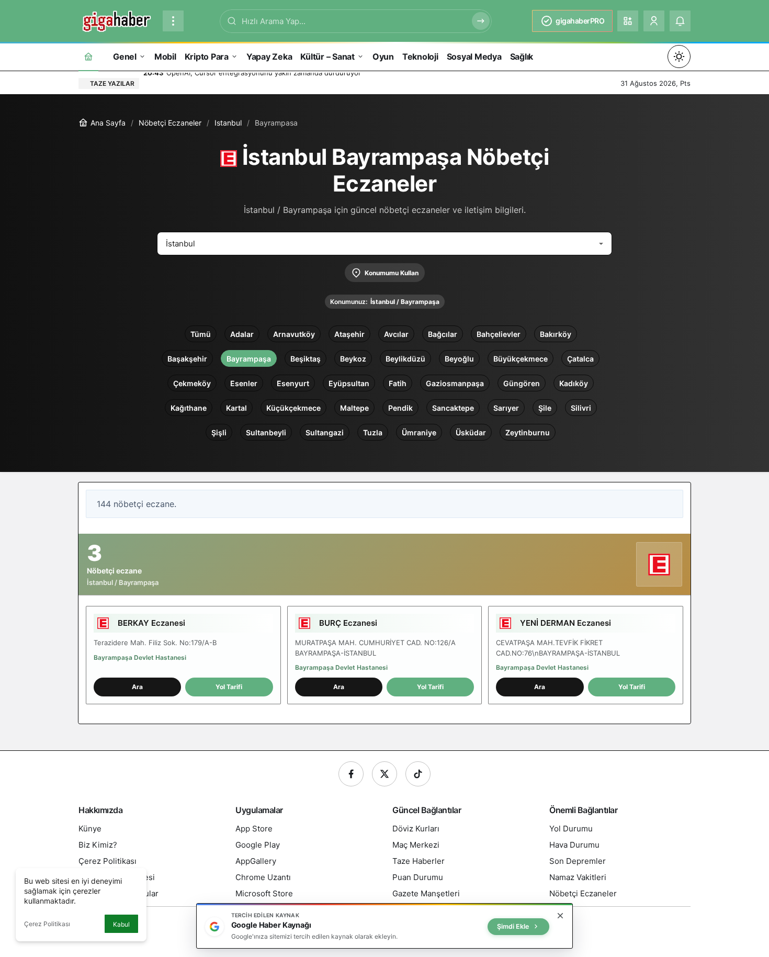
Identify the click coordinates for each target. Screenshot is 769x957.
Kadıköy (573, 383)
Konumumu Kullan (392, 273)
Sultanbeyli (266, 432)
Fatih (397, 383)
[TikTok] (418, 773)
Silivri (581, 407)
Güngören (521, 383)
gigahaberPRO (580, 20)
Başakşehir (187, 358)
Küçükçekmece (293, 407)
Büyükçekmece (520, 358)
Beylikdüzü (405, 358)
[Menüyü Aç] (173, 20)
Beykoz (353, 358)
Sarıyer (506, 407)
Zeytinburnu (527, 432)
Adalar (242, 334)
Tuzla (372, 432)
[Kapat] (560, 915)
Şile (544, 407)
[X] (384, 773)
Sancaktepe (453, 407)
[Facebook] (351, 773)
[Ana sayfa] (88, 56)
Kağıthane (189, 407)
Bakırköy (555, 334)
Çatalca (580, 358)
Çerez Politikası (47, 924)
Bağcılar (442, 334)
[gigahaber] (116, 20)
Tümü (200, 334)
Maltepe (354, 407)
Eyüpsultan (349, 383)
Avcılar (396, 334)
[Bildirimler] (680, 20)
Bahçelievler (499, 334)
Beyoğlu (459, 358)
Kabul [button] (121, 924)
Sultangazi (325, 432)
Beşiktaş (305, 358)
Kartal (236, 407)
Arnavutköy (294, 334)
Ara (137, 687)
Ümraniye (419, 432)
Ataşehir (349, 334)
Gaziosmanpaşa (455, 383)
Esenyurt (293, 383)
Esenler (243, 383)
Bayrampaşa (249, 358)
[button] (627, 20)
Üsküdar (471, 432)
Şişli (219, 432)
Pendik (400, 407)
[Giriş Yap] (653, 20)
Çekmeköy (192, 383)
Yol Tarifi (229, 687)
